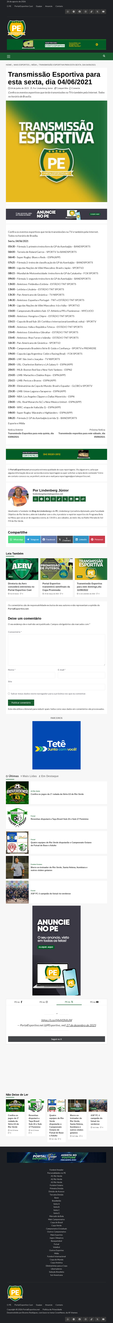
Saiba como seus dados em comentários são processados (77, 709)
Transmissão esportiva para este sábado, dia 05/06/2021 (81, 433)
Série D (56, 1213)
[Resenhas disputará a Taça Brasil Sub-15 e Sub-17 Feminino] (17, 817)
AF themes (73, 1312)
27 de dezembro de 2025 (81, 1025)
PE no (17, 1002)
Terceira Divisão (56, 1194)
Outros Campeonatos (56, 1231)
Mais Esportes (56, 1235)
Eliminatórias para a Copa (56, 1266)
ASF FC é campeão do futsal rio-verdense (51, 893)
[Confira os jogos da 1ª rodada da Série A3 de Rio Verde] (17, 792)
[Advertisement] (56, 1069)
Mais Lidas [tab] (29, 776)
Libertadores (56, 1269)
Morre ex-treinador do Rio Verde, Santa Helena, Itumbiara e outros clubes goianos (76, 1124)
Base (56, 1197)
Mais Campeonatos (56, 1219)
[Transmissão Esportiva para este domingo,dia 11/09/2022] (91, 569)
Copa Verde (56, 1225)
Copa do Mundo (56, 1259)
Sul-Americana (56, 1275)
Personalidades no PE (56, 1173)
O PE (9, 6)
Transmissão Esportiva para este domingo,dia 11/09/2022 (89, 587)
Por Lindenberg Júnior (43, 88)
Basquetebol (56, 1241)
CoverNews (60, 1312)
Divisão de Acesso (56, 1191)
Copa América (57, 1262)
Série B (56, 1207)
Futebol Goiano (36, 864)
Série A (56, 1204)
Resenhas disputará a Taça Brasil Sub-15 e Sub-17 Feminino (59, 819)
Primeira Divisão (56, 1188)
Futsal (33, 816)
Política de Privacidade (52, 1309)
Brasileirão (56, 1200)
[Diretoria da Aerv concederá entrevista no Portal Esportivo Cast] (22, 569)
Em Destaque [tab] (49, 776)
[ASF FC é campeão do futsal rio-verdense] (17, 891)
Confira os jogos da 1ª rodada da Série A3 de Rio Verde (57, 794)
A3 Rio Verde (35, 791)
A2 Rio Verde (56, 1179)
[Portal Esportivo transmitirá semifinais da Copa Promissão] (56, 569)
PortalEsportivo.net (31, 1309)
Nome (12, 669)
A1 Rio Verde (56, 1176)
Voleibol (56, 1247)
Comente (76, 88)
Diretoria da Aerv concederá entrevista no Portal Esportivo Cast (21, 587)
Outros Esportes (56, 1250)
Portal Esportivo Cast (23, 6)
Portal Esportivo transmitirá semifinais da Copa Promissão (56, 587)
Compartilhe (62, 88)
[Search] (104, 56)
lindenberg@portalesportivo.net (48, 494)
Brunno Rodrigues (30, 1312)
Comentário (15, 631)
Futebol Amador (56, 1170)
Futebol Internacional (56, 1256)
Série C (56, 1210)
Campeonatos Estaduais (56, 1228)
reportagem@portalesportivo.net (74, 476)
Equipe (39, 6)
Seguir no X (56, 1039)
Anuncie (48, 6)
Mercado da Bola (56, 1216)
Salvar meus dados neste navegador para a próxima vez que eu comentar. (48, 693)
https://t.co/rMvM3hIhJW (56, 1020)
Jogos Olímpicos (56, 1238)
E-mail (62, 669)
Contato (59, 6)
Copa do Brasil (56, 1222)
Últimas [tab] (13, 776)
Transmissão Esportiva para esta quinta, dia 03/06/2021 (31, 433)
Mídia (11, 576)
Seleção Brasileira (56, 1272)
